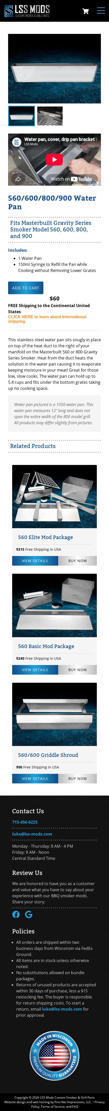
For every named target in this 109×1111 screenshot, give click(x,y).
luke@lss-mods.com (32, 834)
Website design (15, 1102)
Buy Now (77, 560)
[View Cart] (85, 12)
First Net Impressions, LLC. (73, 1102)
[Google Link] (31, 917)
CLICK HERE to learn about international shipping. (47, 319)
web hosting (41, 1102)
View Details (35, 560)
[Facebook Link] (18, 917)
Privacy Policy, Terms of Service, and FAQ (68, 1104)
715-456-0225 (25, 822)
